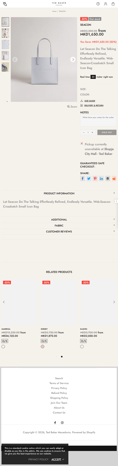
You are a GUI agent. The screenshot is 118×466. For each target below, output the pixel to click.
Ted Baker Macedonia (59, 3)
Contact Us (59, 412)
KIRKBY (44, 329)
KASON (83, 329)
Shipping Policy (59, 398)
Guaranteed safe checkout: (92, 165)
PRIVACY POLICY (38, 459)
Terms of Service (59, 383)
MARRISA (6, 329)
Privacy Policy (59, 388)
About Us (59, 407)
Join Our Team (59, 402)
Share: (84, 173)
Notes (84, 112)
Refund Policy (59, 393)
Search (59, 378)
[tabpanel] (19, 317)
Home (54, 11)
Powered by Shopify (83, 432)
